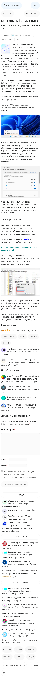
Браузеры (30, 649)
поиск (22, 336)
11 (3, 39)
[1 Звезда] (2, 330)
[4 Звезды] (7, 330)
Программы (31, 13)
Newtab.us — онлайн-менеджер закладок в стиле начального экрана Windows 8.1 (19, 623)
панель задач (9, 336)
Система (33, 336)
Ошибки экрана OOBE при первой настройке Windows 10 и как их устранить (20, 545)
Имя (3, 459)
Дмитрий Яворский (23, 35)
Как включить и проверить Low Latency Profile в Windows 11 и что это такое (20, 607)
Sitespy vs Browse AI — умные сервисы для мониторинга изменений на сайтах (18, 504)
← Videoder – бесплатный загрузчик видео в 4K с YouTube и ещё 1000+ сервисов (20, 352)
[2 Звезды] (4, 330)
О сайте (34, 665)
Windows (8, 13)
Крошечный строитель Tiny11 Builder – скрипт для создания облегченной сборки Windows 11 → (20, 362)
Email (4, 465)
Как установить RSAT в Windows (22, 510)
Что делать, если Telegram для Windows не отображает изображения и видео (19, 572)
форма (6, 343)
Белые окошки (11, 5)
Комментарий (8, 429)
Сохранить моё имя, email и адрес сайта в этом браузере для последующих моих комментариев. (20, 474)
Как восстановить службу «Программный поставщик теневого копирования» (17, 555)
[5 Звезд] (9, 330)
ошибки (19, 657)
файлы (19, 649)
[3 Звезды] (6, 330)
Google (31, 657)
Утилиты (7, 657)
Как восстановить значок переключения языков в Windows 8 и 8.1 (19, 564)
